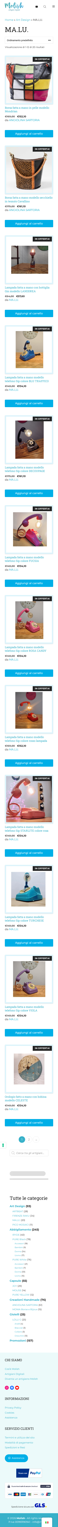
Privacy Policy (13, 1407)
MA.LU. (14, 299)
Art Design (23, 19)
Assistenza (11, 1417)
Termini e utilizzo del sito (19, 1437)
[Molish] (14, 6)
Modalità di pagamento (19, 1442)
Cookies (9, 1412)
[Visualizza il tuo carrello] (36, 6)
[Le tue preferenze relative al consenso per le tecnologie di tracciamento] (3, 1145)
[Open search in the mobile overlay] (45, 6)
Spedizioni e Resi (15, 1447)
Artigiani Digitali (14, 1374)
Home (9, 19)
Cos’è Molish (12, 1368)
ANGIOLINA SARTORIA (24, 120)
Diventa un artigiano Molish (21, 1378)
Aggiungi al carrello (29, 133)
